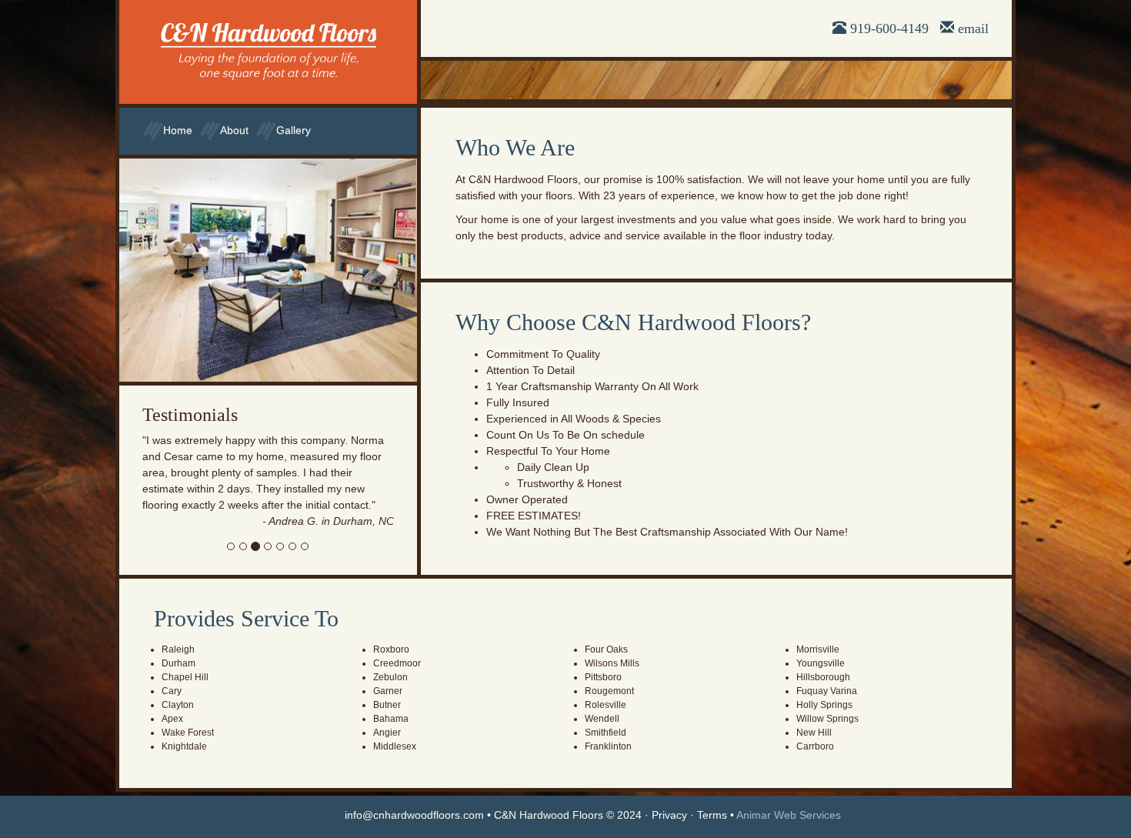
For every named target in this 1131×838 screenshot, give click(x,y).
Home (177, 130)
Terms (712, 815)
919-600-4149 (889, 28)
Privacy (669, 815)
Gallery (293, 130)
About (234, 130)
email (973, 28)
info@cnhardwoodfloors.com (414, 815)
